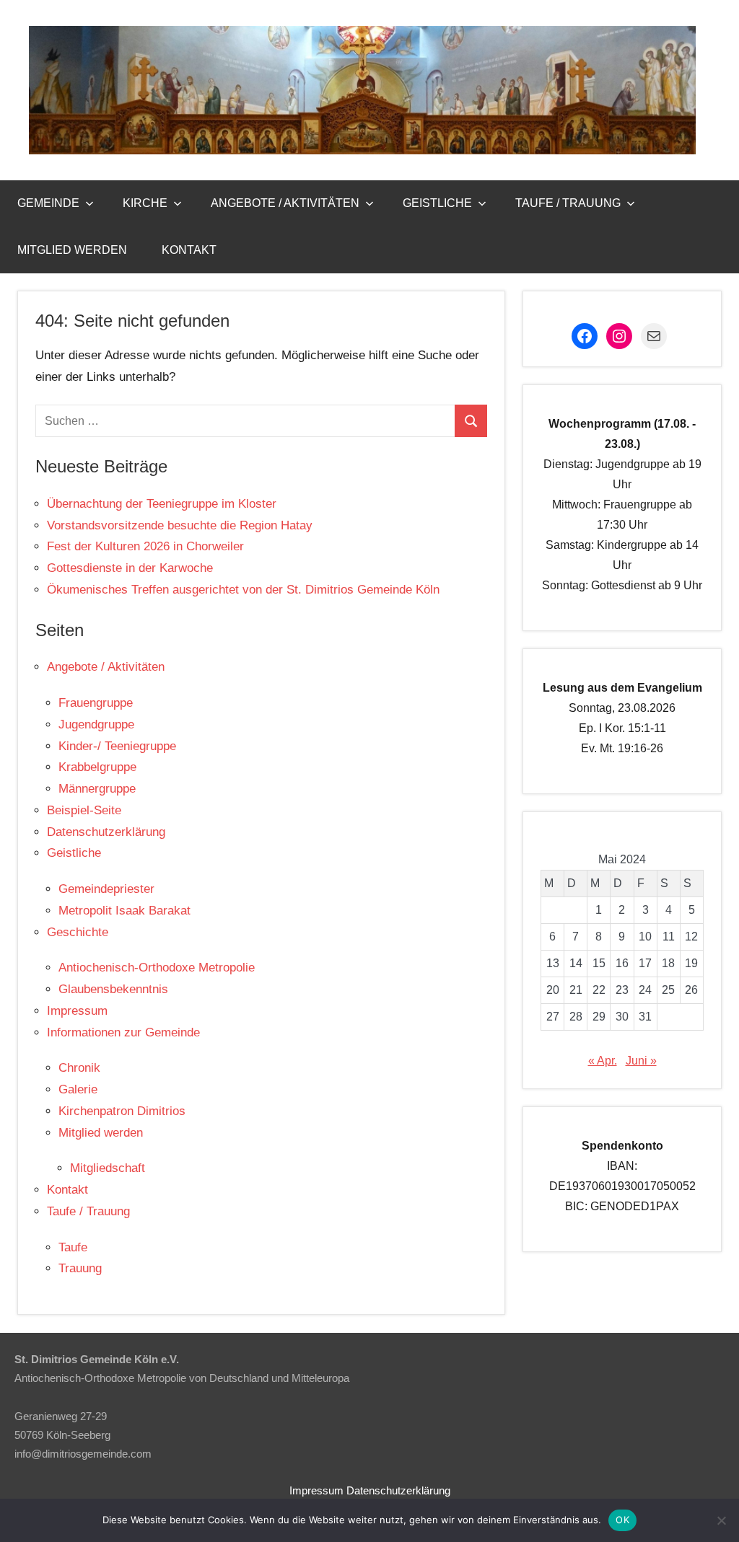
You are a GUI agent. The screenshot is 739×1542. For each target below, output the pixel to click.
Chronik (79, 1068)
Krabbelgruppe (97, 767)
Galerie (77, 1089)
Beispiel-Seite (84, 810)
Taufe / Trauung (568, 203)
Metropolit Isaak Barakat (124, 910)
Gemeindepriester (106, 889)
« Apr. (602, 1060)
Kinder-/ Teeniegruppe (117, 746)
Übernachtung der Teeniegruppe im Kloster (161, 504)
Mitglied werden (72, 250)
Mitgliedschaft (107, 1168)
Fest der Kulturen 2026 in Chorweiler (145, 546)
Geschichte (77, 932)
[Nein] (721, 1520)
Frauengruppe (95, 703)
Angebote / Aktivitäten (285, 203)
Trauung (80, 1268)
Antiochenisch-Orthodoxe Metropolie (156, 967)
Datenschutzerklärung (106, 832)
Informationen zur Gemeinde (123, 1032)
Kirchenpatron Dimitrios (121, 1111)
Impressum (77, 1011)
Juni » (641, 1060)
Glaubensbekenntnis (113, 989)
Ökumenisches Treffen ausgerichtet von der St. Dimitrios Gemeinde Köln (243, 589)
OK (622, 1519)
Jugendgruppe (96, 724)
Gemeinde (48, 203)
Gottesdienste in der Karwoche (130, 568)
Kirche (145, 203)
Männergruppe (97, 789)
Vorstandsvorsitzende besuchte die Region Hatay (179, 525)
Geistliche (437, 203)
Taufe (72, 1247)
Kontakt (189, 250)
